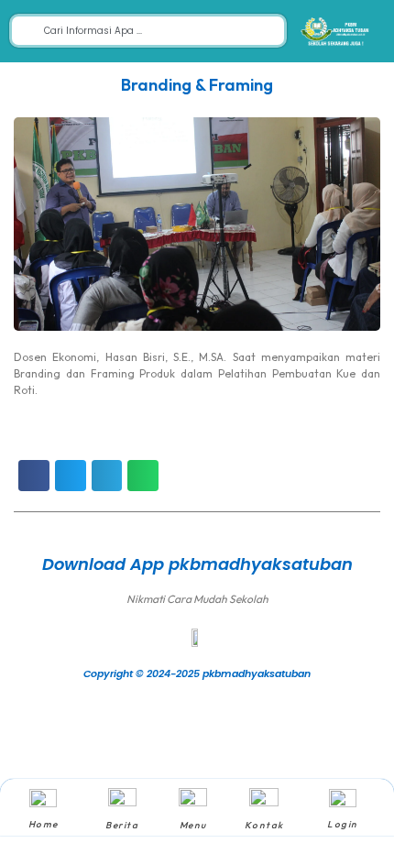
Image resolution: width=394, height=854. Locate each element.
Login (342, 824)
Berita (121, 825)
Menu (193, 825)
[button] (33, 475)
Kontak (264, 825)
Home (43, 824)
